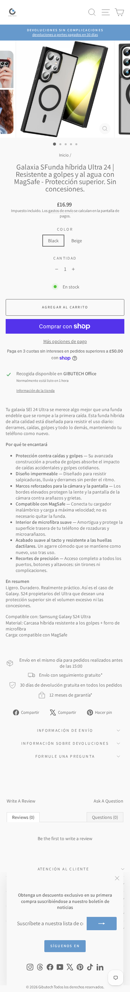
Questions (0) (105, 817)
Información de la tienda (35, 390)
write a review (78, 838)
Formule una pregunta (65, 756)
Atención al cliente (63, 868)
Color (65, 229)
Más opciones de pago (65, 341)
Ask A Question (108, 801)
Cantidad (64, 258)
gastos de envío (60, 210)
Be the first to (65, 838)
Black (53, 241)
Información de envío (65, 730)
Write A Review (21, 801)
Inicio (64, 155)
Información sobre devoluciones (65, 743)
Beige (76, 241)
